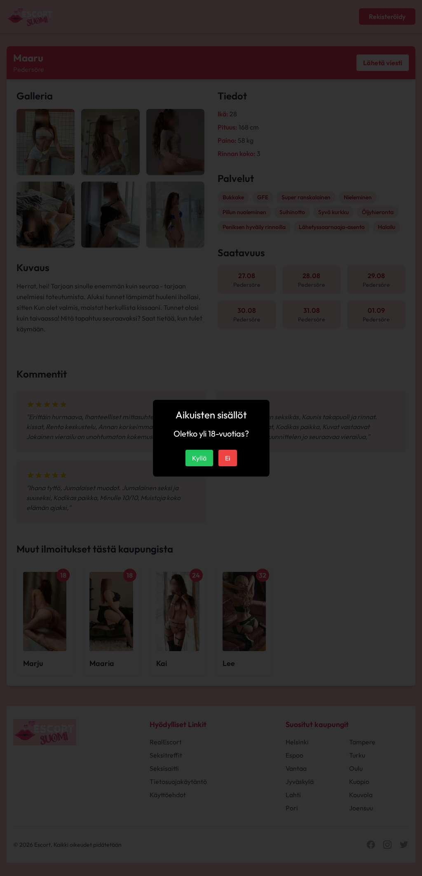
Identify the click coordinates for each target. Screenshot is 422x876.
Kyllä (199, 458)
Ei (227, 458)
